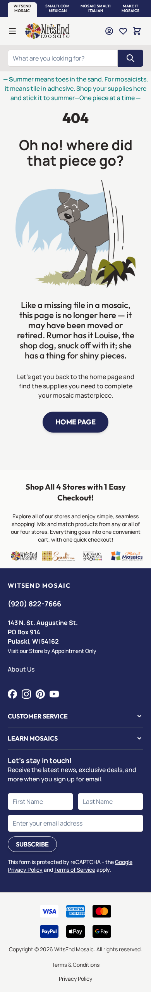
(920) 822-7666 (34, 603)
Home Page (75, 421)
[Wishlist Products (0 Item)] (123, 31)
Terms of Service (74, 869)
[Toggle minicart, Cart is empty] (137, 31)
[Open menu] (12, 31)
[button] (22, 8)
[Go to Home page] (47, 31)
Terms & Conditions (76, 964)
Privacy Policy (75, 978)
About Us (21, 669)
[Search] (130, 58)
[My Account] (109, 31)
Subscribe (32, 844)
